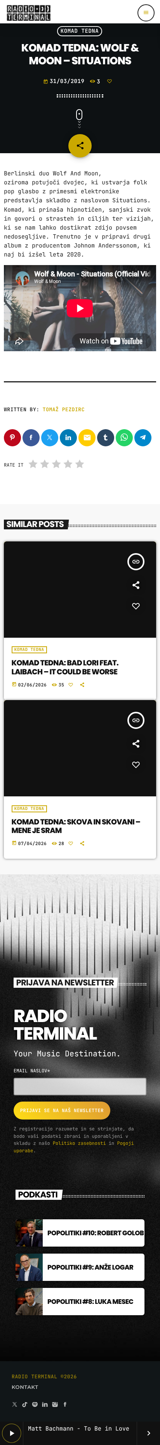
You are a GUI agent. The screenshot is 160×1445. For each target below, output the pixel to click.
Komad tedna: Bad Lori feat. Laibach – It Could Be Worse (65, 667)
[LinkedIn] (45, 1405)
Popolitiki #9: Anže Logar (90, 1267)
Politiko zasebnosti (79, 1143)
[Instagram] (55, 1405)
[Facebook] (65, 1405)
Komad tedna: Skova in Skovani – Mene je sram (76, 826)
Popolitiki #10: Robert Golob (95, 1233)
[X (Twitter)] (15, 1405)
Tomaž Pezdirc (64, 409)
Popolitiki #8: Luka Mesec (90, 1301)
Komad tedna (80, 31)
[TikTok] (25, 1405)
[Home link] (28, 13)
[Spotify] (35, 1405)
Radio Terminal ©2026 (44, 1376)
